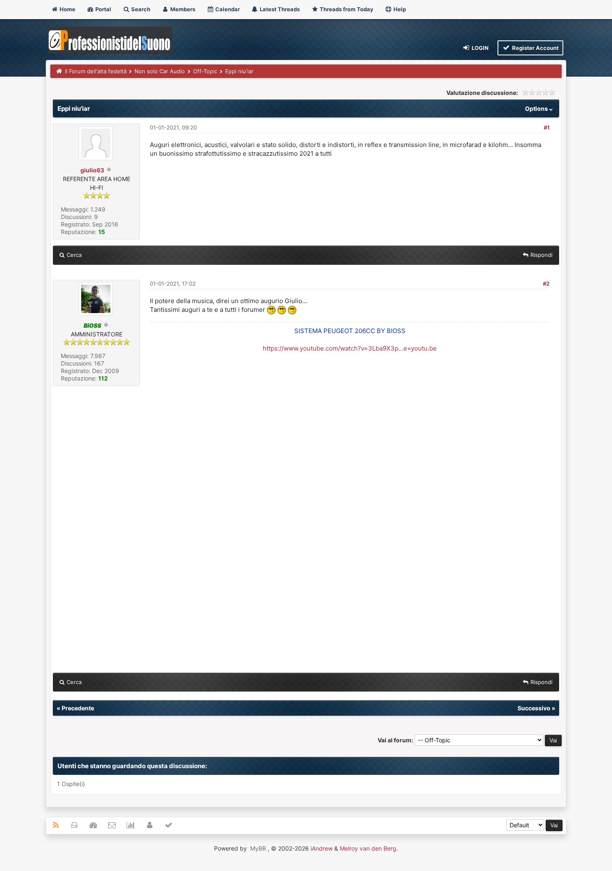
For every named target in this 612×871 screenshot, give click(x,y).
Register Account (535, 48)
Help (399, 9)
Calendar (227, 9)
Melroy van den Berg (368, 848)
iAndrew (322, 848)
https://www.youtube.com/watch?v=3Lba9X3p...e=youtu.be (350, 348)
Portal (102, 9)
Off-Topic (205, 71)
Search (140, 9)
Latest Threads (279, 9)
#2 (546, 283)
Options (537, 108)
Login (479, 48)
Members (182, 9)
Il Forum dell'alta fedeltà (96, 71)
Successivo (533, 708)
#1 (547, 127)
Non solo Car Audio (159, 71)
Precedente (78, 708)
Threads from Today (345, 9)
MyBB (258, 848)
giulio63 (92, 170)
